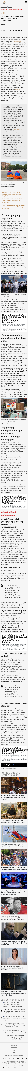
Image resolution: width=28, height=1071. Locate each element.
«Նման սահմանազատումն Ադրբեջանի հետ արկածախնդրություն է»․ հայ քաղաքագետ (14, 206)
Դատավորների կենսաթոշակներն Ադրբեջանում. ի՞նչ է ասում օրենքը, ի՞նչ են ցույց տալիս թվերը (13, 993)
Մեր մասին (14, 1045)
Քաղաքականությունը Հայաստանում (12, 9)
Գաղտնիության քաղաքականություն (14, 1055)
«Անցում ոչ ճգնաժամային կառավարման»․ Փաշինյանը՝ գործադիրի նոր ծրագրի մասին (14, 868)
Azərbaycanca (4, 7)
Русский (10, 7)
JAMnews (3, 24)
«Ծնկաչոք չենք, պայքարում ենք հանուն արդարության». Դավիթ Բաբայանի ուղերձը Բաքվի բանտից (14, 942)
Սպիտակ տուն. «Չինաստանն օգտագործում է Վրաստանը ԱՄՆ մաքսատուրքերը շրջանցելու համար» (12, 917)
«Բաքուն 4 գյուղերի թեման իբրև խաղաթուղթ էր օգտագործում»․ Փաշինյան (12, 194)
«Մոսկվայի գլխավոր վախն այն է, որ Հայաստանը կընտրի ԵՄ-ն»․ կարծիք (12, 844)
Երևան (2, 26)
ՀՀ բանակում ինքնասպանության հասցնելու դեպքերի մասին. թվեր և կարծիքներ (14, 1011)
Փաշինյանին (18, 129)
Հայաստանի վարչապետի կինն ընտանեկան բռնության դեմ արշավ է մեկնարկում (12, 968)
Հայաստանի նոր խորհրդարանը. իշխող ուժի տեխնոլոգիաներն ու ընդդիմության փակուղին (13, 797)
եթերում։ (17, 89)
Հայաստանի (17, 41)
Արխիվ (3, 13)
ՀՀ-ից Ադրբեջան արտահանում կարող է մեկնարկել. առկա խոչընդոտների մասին (13, 821)
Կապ (14, 1050)
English (15, 7)
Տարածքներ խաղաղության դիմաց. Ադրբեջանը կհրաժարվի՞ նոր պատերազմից (12, 200)
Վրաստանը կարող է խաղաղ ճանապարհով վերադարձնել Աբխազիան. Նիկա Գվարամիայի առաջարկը (14, 892)
